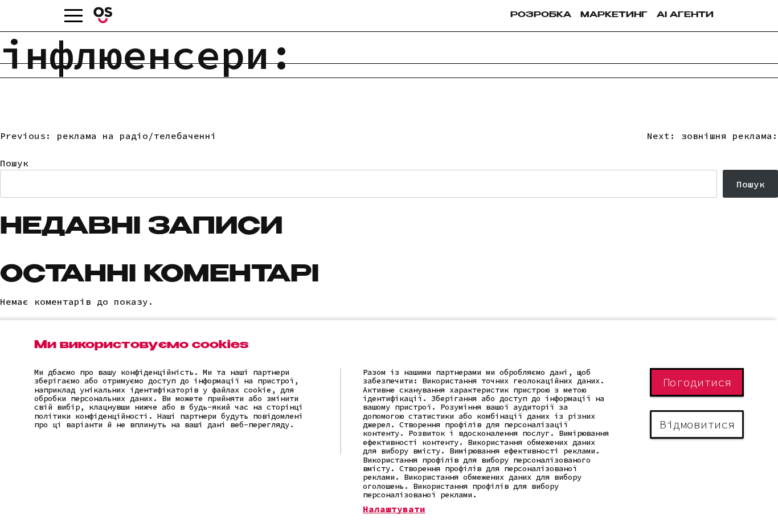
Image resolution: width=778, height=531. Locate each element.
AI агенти (685, 15)
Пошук (14, 163)
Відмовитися (697, 424)
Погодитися (697, 382)
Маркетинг (614, 15)
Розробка (540, 15)
